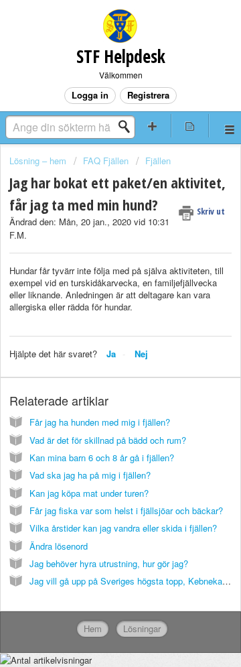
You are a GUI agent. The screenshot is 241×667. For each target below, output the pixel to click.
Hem (93, 628)
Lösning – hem (39, 160)
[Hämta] (95, 323)
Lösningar (142, 628)
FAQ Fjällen (106, 160)
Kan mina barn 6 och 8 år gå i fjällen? (101, 457)
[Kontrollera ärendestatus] (190, 125)
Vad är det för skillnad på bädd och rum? (107, 440)
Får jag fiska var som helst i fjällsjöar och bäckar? (126, 510)
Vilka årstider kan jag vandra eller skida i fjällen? (123, 528)
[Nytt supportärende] (152, 125)
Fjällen (158, 160)
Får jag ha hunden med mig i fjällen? (99, 422)
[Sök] (128, 126)
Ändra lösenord (58, 546)
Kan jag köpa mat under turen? (89, 493)
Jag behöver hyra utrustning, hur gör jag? (108, 563)
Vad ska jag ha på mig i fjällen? (90, 475)
